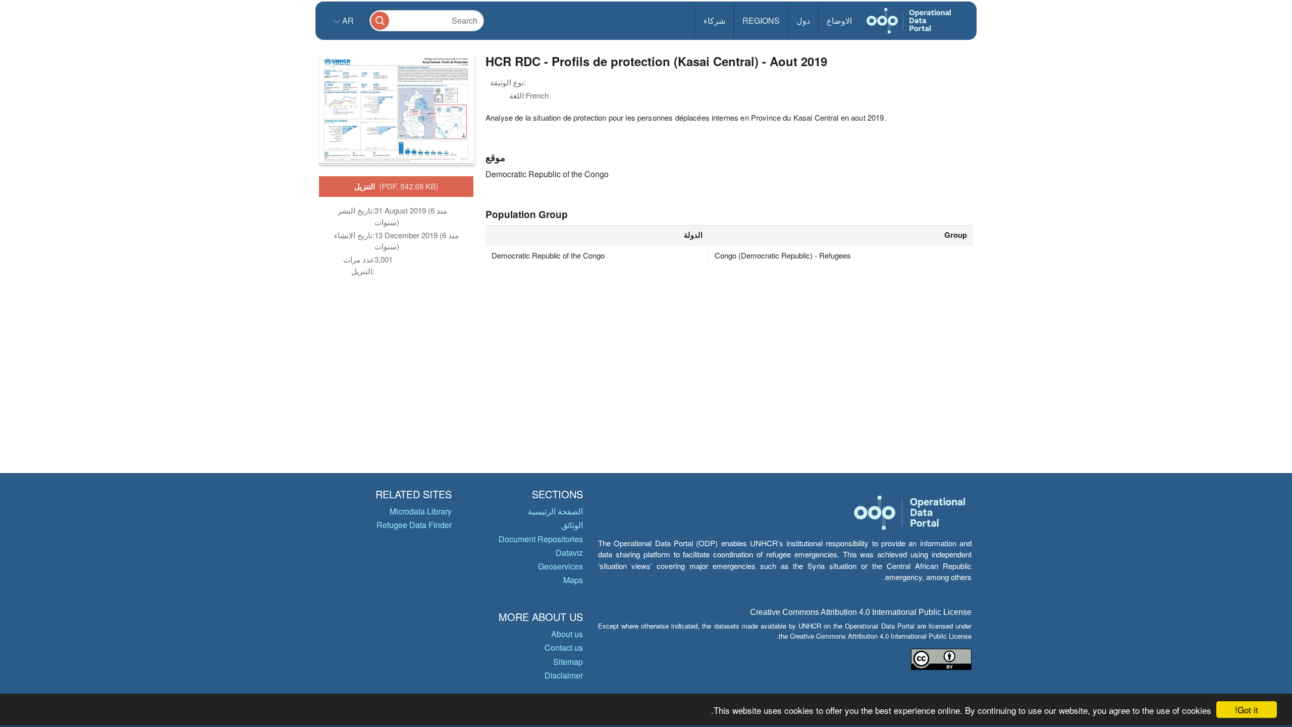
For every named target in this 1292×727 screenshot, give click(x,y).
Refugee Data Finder (414, 525)
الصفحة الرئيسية (555, 511)
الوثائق (572, 525)
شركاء (714, 20)
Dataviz (569, 552)
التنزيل (396, 186)
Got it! (1246, 709)
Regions (761, 20)
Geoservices (560, 566)
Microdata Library (421, 511)
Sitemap (568, 661)
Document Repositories (541, 539)
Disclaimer (564, 675)
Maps (573, 580)
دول (803, 20)
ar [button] (347, 20)
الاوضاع (839, 20)
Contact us (564, 647)
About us (567, 634)
